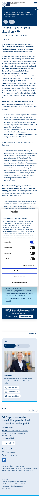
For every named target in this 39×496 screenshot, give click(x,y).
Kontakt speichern (13, 396)
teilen (4, 408)
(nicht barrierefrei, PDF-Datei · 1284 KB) (19, 294)
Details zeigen (27, 265)
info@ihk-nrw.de (10, 452)
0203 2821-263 (12, 387)
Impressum (5, 466)
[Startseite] (16, 4)
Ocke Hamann (9, 346)
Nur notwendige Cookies (19, 282)
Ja (5, 22)
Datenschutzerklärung (17, 466)
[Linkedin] (4, 460)
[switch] (32, 247)
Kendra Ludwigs (23, 346)
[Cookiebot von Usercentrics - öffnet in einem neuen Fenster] (10, 211)
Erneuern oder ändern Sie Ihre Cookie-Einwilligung (17, 470)
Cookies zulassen (19, 271)
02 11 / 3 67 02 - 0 (11, 455)
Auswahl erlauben (19, 276)
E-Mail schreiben (13, 392)
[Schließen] (35, 9)
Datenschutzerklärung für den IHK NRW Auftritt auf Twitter (19, 468)
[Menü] (35, 3)
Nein (11, 22)
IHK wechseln (7, 443)
